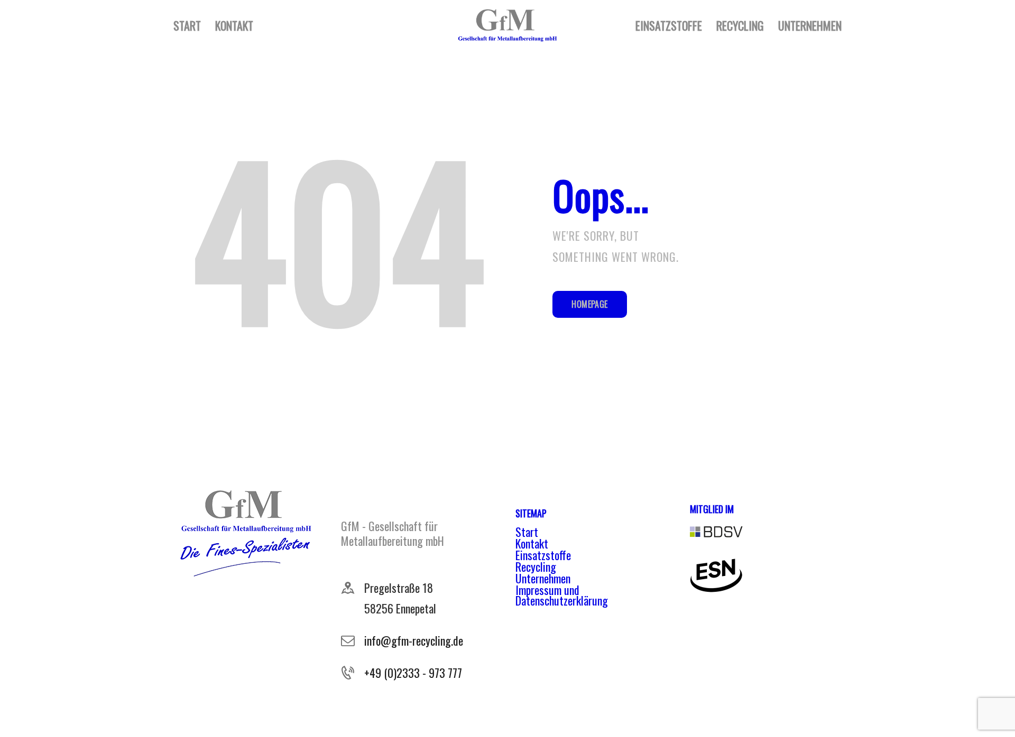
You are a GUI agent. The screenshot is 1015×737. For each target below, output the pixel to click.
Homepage (589, 304)
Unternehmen (542, 578)
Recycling (535, 566)
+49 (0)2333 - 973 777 (413, 672)
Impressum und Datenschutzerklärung (561, 595)
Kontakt (531, 543)
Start (526, 531)
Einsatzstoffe (543, 554)
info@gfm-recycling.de (413, 640)
